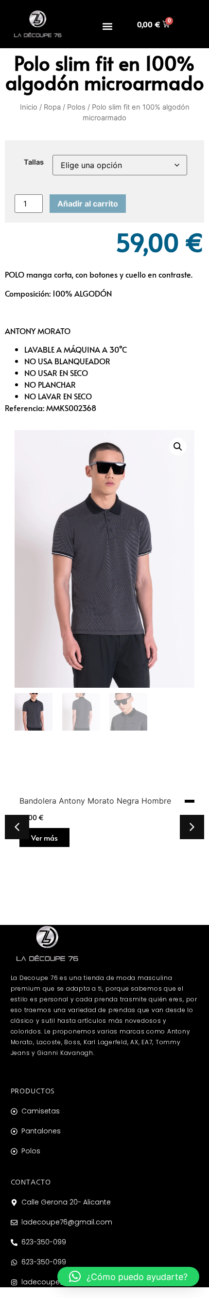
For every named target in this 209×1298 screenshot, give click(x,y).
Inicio (28, 107)
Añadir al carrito (87, 203)
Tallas (34, 162)
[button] (108, 26)
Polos (76, 107)
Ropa (52, 107)
